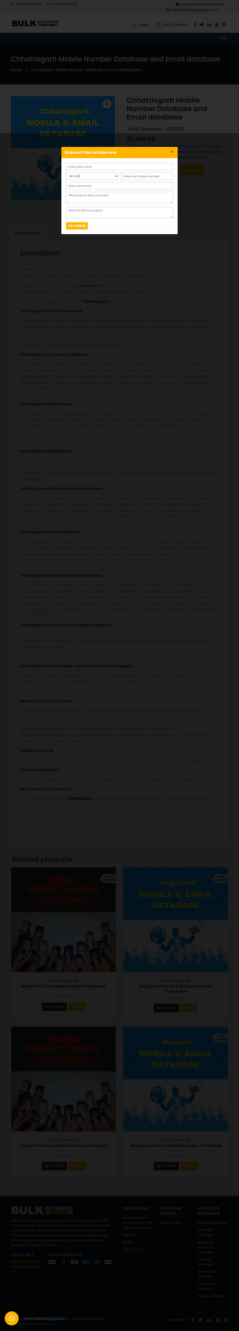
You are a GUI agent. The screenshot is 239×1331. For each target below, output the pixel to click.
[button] (12, 1318)
